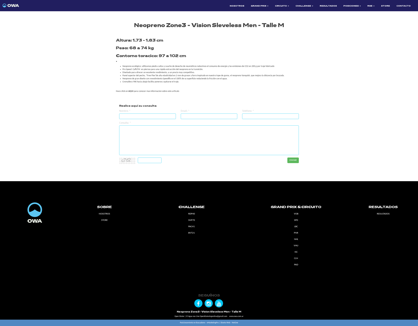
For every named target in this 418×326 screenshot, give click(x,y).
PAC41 (191, 226)
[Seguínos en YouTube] (219, 303)
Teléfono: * (248, 111)
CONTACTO (403, 6)
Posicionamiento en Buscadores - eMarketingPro (199, 323)
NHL (296, 239)
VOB (296, 214)
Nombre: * (124, 111)
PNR (296, 233)
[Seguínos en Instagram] (209, 303)
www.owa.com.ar (236, 316)
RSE (370, 6)
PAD (296, 265)
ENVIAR (293, 160)
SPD (296, 220)
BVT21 (191, 233)
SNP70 (191, 220)
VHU (296, 245)
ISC (296, 252)
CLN (296, 258)
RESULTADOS (328, 6)
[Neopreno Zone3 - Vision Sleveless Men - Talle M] (19, 4)
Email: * (185, 111)
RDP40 (191, 214)
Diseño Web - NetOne (229, 323)
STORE (385, 6)
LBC (296, 226)
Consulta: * (125, 123)
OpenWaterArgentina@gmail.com (213, 316)
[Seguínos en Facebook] (198, 303)
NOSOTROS (237, 6)
